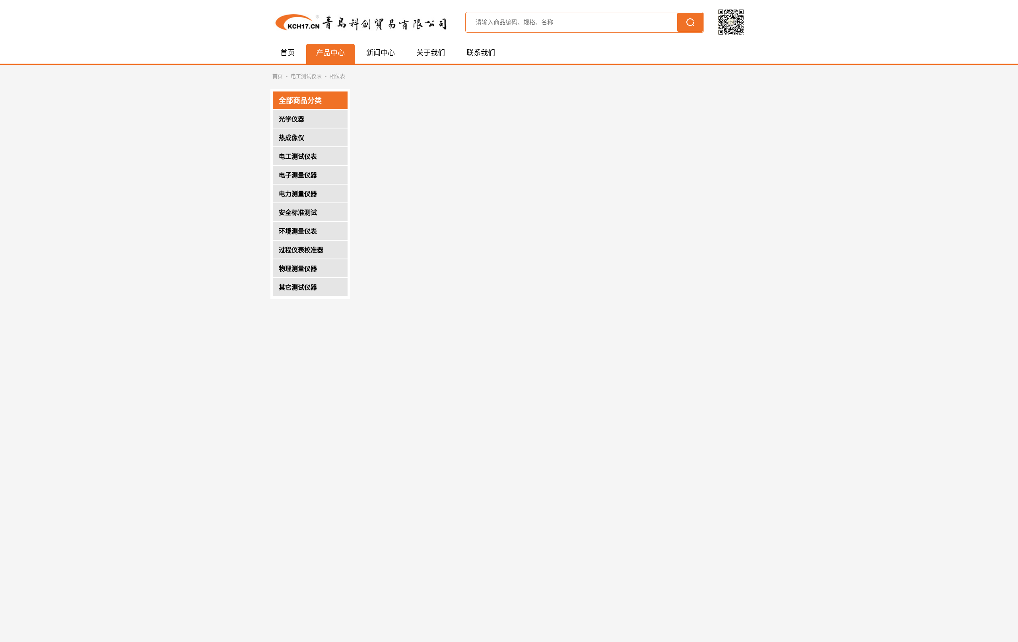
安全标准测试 (298, 213)
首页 (277, 76)
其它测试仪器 (298, 288)
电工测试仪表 (306, 76)
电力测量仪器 (298, 194)
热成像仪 (291, 138)
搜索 (690, 22)
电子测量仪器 (298, 176)
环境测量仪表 (298, 232)
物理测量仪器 (298, 269)
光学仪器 (291, 120)
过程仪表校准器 (301, 250)
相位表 (337, 76)
